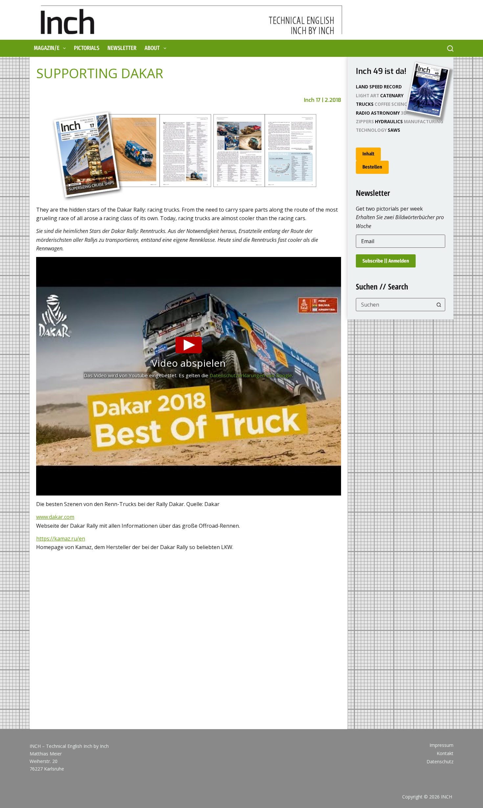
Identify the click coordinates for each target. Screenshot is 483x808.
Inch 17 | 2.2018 (322, 100)
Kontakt (445, 753)
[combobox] (394, 304)
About (152, 48)
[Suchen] (450, 48)
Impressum (441, 745)
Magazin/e (46, 48)
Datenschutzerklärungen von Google (251, 375)
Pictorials (86, 48)
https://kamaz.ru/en (60, 538)
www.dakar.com (55, 516)
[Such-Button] (438, 304)
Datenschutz (439, 762)
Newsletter (121, 48)
